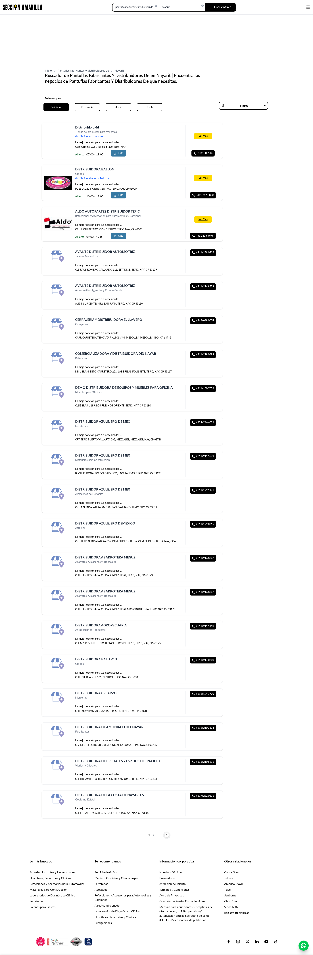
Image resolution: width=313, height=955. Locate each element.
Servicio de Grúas (106, 872)
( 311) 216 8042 (205, 558)
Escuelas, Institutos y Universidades (52, 872)
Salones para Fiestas (42, 907)
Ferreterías (36, 901)
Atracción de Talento (172, 884)
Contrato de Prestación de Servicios (182, 901)
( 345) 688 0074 (205, 320)
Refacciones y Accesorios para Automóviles (57, 884)
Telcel (227, 889)
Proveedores (167, 878)
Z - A (150, 107)
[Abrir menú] (308, 7)
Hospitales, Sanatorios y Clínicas (50, 878)
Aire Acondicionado (107, 905)
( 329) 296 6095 (205, 422)
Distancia (87, 107)
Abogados (101, 889)
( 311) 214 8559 (205, 286)
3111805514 (205, 153)
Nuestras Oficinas (170, 872)
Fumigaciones (103, 923)
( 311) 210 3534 (205, 728)
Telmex (228, 878)
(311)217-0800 (205, 195)
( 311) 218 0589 (205, 354)
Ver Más (203, 136)
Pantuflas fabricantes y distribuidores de (83, 70)
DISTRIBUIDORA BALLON (94, 169)
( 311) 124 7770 (205, 694)
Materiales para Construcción (48, 889)
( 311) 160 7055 (205, 388)
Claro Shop (231, 901)
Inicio (48, 70)
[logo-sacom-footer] (64, 941)
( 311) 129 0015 (205, 524)
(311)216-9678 (205, 235)
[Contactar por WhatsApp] (304, 946)
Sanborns (230, 895)
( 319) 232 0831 (205, 796)
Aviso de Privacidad (171, 895)
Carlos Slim (231, 872)
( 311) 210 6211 (205, 762)
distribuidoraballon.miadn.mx (92, 178)
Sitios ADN (231, 907)
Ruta (120, 153)
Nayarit (119, 70)
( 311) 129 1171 (205, 490)
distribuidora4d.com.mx (89, 136)
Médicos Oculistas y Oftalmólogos (116, 878)
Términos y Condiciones (174, 889)
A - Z (118, 107)
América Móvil (233, 884)
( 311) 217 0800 (205, 660)
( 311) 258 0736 (205, 252)
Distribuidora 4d (87, 127)
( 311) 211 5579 (205, 456)
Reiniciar (56, 107)
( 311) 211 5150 (205, 626)
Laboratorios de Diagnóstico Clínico (52, 895)
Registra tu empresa (236, 912)
